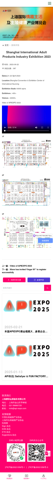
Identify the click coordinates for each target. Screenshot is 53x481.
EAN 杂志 (6, 428)
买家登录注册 (16, 280)
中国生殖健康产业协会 (12, 417)
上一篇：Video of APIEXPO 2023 (17, 265)
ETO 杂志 (6, 431)
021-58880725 (15, 405)
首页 (7, 45)
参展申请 (40, 280)
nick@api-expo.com (17, 408)
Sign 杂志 (6, 426)
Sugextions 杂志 (9, 434)
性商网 (5, 423)
